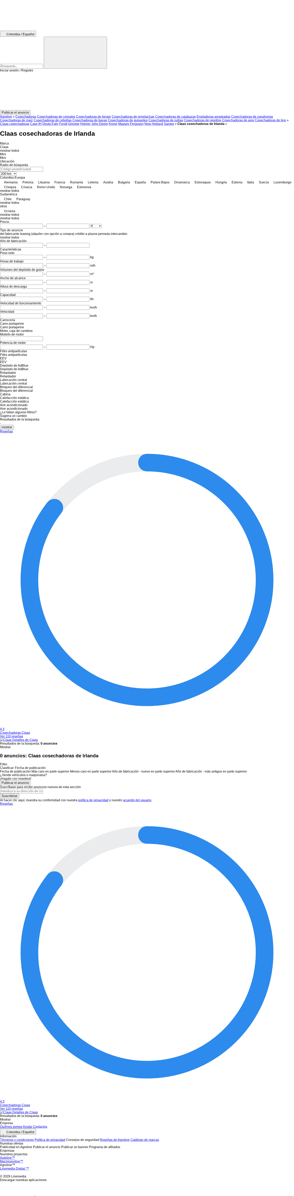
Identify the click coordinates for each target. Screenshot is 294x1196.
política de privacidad (93, 800)
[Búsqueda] (75, 53)
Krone (113, 124)
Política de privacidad (50, 1140)
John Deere (99, 124)
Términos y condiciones (17, 1140)
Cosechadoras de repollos (202, 120)
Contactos (40, 1126)
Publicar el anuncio (15, 782)
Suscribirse (10, 796)
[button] (147, 91)
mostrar (7, 427)
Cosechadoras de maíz (16, 120)
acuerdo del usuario (137, 800)
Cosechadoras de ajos (238, 120)
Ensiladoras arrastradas (213, 116)
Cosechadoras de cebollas (53, 120)
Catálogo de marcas (144, 1140)
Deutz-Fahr (50, 124)
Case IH (36, 124)
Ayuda (27, 1126)
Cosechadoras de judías (165, 120)
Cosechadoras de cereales (56, 116)
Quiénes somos (11, 1126)
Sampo (169, 124)
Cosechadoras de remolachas (133, 116)
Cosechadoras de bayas (89, 120)
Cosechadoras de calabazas (175, 116)
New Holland (153, 124)
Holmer (85, 124)
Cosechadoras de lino (270, 120)
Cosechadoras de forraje (93, 116)
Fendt (63, 124)
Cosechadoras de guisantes (128, 120)
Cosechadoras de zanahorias (252, 116)
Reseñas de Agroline (115, 1140)
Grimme (73, 124)
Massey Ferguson (131, 124)
